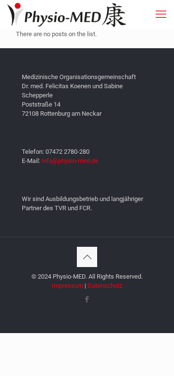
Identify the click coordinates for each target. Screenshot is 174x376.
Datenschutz (104, 285)
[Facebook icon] (87, 299)
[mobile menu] (161, 14)
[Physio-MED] (66, 14)
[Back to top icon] (87, 257)
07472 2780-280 (67, 151)
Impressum (67, 285)
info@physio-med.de (70, 160)
